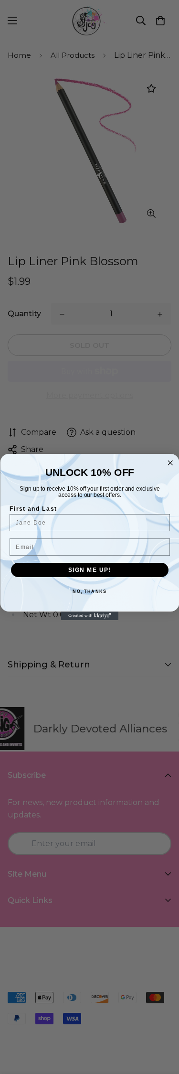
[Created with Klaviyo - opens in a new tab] (89, 616)
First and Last (33, 508)
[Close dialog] (170, 463)
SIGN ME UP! (89, 570)
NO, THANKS (89, 591)
